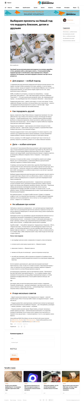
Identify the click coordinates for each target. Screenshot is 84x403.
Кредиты (50, 7)
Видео (74, 7)
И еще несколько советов (69, 40)
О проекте (6, 400)
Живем (17, 7)
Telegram (13, 321)
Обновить (14, 355)
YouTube (38, 321)
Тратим (35, 7)
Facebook (21, 320)
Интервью (66, 7)
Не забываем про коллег (68, 38)
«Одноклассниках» (31, 320)
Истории (59, 7)
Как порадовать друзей (68, 34)
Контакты (19, 400)
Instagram (19, 321)
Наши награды (13, 400)
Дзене (31, 321)
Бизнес (43, 7)
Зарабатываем (26, 7)
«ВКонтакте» (15, 320)
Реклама (24, 400)
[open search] (78, 7)
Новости (10, 7)
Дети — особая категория (69, 36)
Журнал (9, 2)
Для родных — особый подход (70, 31)
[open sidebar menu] (5, 7)
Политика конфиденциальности (73, 400)
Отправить (14, 359)
